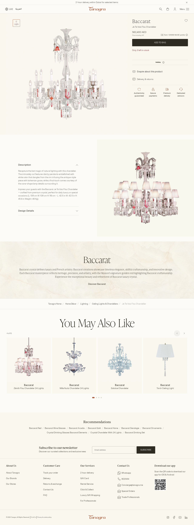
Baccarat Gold (94, 428)
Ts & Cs (33, 517)
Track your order (50, 472)
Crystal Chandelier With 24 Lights (106, 432)
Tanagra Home (54, 303)
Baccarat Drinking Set (135, 432)
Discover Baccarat (97, 284)
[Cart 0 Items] (167, 9)
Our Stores (11, 484)
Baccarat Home (111, 428)
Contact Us (48, 489)
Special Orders (128, 491)
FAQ (45, 495)
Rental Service (86, 484)
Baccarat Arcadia (77, 428)
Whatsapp (126, 472)
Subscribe (145, 449)
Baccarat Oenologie (130, 428)
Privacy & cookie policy (44, 517)
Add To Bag (160, 42)
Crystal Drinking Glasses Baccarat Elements (67, 432)
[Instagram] (168, 517)
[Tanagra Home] (97, 9)
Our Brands (11, 478)
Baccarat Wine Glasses (55, 428)
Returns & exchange (52, 484)
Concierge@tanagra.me (132, 485)
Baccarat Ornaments (152, 428)
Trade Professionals (131, 497)
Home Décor (70, 303)
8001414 (125, 479)
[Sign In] (175, 9)
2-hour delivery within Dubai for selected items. (97, 2)
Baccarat (141, 21)
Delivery (46, 478)
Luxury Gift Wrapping (90, 495)
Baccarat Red (35, 428)
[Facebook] (174, 517)
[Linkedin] (186, 517)
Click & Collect (87, 489)
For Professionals (88, 500)
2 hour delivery (87, 472)
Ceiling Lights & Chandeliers (105, 303)
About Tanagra (13, 472)
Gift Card (84, 478)
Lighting (84, 303)
